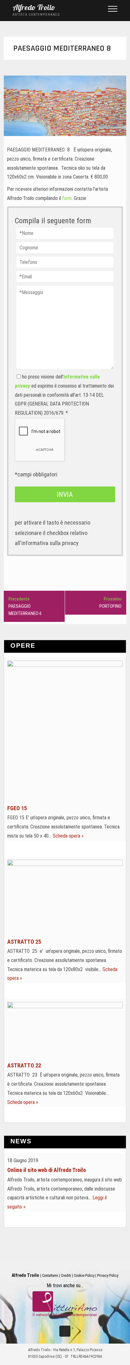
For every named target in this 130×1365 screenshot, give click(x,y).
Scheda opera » (68, 836)
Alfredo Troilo (34, 7)
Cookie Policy (84, 1275)
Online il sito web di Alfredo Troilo (46, 1170)
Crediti (66, 1275)
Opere (22, 645)
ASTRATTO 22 (24, 1065)
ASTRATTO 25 (24, 941)
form (67, 198)
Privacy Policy (107, 1275)
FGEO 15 (17, 808)
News (21, 1141)
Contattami (50, 1275)
